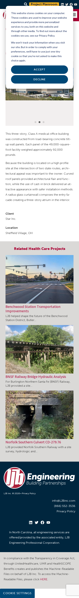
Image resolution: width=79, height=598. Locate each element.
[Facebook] (71, 4)
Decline (39, 79)
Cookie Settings (17, 593)
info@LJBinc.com (63, 500)
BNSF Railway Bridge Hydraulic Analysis (36, 376)
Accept (39, 69)
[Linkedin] (62, 4)
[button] (73, 14)
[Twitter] (66, 4)
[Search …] (25, 4)
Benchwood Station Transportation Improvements (33, 308)
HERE (43, 579)
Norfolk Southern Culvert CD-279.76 (33, 442)
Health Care (39, 248)
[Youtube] (75, 4)
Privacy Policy (29, 493)
